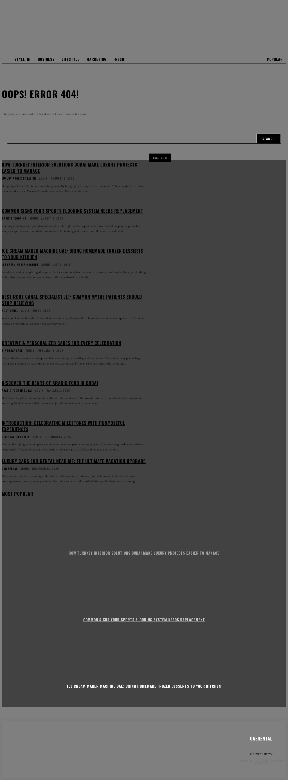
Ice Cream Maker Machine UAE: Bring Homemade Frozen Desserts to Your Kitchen (144, 686)
